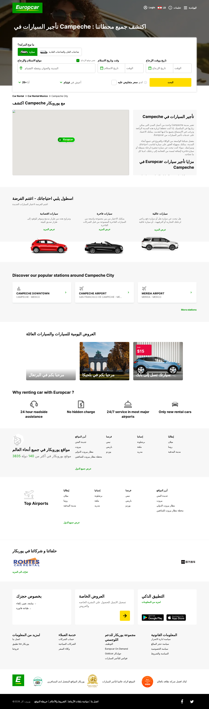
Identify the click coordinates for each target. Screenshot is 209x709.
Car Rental (18, 96)
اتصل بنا (94, 701)
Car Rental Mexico (38, 96)
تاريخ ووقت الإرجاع (156, 60)
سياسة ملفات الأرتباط (78, 701)
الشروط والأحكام (58, 701)
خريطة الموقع (41, 701)
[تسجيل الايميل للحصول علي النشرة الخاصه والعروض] (125, 616)
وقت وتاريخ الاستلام (108, 60)
